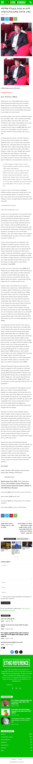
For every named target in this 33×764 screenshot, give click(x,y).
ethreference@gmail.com (19, 684)
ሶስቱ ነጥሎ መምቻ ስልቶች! (4, 550)
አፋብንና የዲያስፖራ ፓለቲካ (26, 548)
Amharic (3, 548)
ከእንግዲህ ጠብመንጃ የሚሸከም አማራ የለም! (12, 642)
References (4, 742)
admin (2, 621)
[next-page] (18, 557)
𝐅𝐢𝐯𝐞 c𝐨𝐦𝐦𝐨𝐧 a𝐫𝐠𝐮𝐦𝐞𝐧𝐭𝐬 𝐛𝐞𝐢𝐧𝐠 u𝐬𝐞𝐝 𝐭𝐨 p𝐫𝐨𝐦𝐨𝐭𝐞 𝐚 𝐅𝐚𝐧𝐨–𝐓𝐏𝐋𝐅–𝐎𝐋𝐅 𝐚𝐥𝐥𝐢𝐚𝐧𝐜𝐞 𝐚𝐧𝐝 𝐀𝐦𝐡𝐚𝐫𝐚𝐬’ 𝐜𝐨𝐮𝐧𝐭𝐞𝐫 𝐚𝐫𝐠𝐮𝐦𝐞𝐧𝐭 (15, 634)
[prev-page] (15, 557)
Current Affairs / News (7, 737)
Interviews (3, 747)
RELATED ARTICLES (9, 539)
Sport (2, 750)
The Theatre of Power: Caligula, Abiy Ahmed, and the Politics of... (21, 720)
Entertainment (4, 745)
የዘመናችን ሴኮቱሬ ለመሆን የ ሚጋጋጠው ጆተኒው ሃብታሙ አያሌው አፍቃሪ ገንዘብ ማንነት (16, 552)
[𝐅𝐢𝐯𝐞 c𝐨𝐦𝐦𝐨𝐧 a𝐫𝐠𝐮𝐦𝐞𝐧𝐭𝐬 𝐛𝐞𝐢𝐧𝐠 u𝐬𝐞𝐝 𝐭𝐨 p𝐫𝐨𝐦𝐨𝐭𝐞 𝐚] (5, 702)
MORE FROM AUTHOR (22, 539)
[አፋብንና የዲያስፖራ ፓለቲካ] (27, 544)
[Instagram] (17, 688)
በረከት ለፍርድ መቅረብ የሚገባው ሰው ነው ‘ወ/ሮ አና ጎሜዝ (7, 525)
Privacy (20, 759)
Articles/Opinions (5, 739)
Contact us (13, 759)
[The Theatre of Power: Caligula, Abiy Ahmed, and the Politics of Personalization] (5, 721)
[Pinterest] (11, 19)
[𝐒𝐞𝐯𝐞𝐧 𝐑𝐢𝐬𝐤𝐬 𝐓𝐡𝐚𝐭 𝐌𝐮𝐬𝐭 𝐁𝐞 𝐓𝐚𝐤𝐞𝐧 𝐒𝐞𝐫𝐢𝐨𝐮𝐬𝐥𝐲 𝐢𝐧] (5, 711)
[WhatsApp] (15, 19)
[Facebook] (3, 19)
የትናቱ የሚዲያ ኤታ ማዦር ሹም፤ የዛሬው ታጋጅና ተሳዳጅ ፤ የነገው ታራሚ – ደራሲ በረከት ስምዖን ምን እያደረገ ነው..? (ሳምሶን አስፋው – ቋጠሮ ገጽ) (25, 528)
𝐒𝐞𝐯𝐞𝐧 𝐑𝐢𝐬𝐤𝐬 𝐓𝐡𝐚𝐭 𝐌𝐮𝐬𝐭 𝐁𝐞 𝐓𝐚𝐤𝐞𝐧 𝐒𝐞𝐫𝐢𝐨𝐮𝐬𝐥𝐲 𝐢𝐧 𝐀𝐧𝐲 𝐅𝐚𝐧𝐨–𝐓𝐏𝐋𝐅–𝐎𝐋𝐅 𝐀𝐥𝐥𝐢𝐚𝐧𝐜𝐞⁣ (21, 711)
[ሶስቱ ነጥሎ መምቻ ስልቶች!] (6, 545)
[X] (20, 688)
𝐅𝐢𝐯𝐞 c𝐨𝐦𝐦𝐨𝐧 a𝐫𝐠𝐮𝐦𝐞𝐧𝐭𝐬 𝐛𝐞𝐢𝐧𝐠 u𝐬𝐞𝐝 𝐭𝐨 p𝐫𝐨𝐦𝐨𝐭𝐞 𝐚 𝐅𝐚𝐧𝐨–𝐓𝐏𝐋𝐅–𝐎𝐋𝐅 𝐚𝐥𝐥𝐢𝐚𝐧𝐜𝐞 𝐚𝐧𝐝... (21, 702)
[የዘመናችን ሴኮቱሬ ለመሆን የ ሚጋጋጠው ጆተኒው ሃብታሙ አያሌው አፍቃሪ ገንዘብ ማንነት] (16, 545)
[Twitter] (7, 19)
